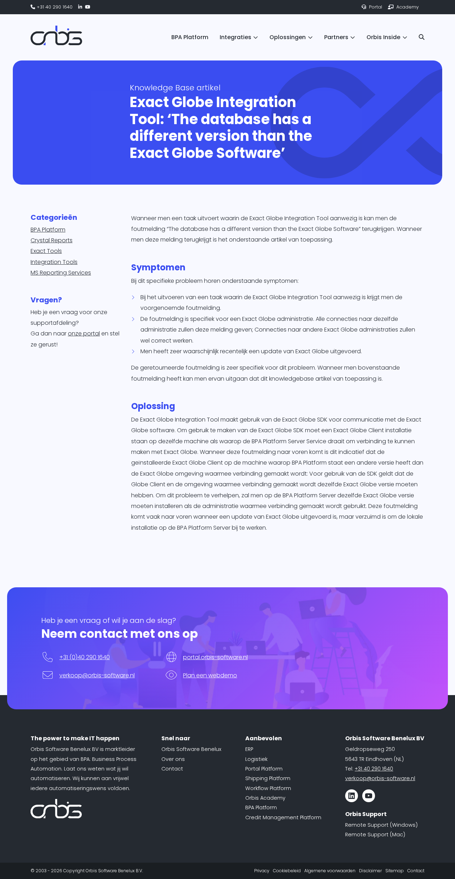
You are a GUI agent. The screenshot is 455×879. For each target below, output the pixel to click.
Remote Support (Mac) (375, 834)
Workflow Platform (268, 788)
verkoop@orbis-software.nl (97, 675)
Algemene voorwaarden (329, 871)
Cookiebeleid (287, 871)
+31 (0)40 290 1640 (84, 657)
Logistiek (256, 759)
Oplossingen (287, 37)
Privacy (261, 871)
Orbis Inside (383, 37)
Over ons (173, 759)
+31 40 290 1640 (54, 7)
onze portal (84, 333)
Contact (172, 768)
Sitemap (394, 871)
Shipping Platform (267, 778)
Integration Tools (54, 262)
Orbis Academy (265, 797)
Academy (407, 7)
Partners (336, 37)
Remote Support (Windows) (381, 824)
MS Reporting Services (61, 273)
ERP (249, 749)
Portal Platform (264, 768)
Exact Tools (46, 251)
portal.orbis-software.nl (215, 657)
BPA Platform (189, 37)
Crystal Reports (52, 240)
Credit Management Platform (283, 817)
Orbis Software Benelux (191, 749)
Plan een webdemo (210, 675)
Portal (375, 7)
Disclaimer (370, 871)
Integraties (235, 37)
